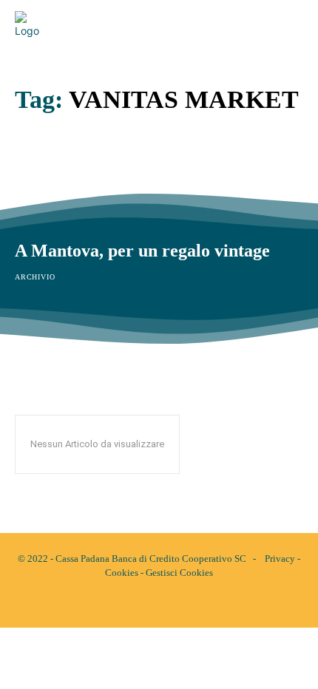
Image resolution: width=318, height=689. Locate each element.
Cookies (121, 572)
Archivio (35, 195)
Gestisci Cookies (179, 572)
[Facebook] (146, 604)
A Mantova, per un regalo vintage (142, 250)
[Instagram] (171, 604)
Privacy (280, 558)
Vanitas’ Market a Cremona (120, 169)
